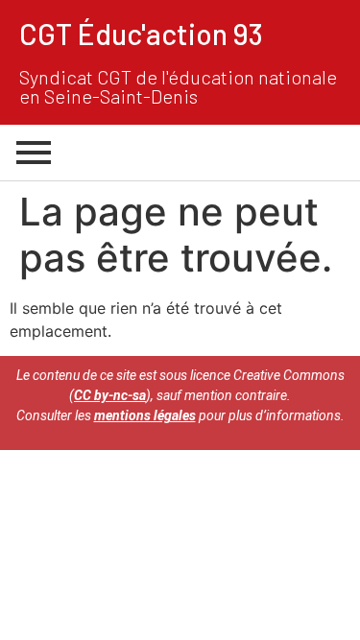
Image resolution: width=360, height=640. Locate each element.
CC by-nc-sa (110, 395)
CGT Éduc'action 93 (141, 33)
